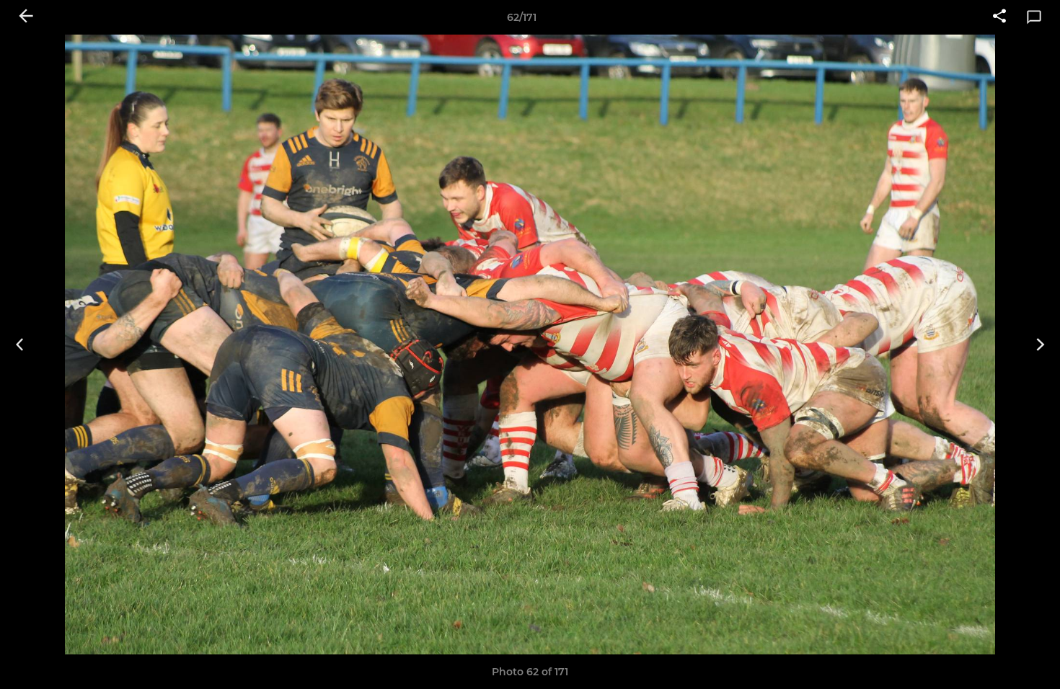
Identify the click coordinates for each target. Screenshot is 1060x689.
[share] (999, 17)
